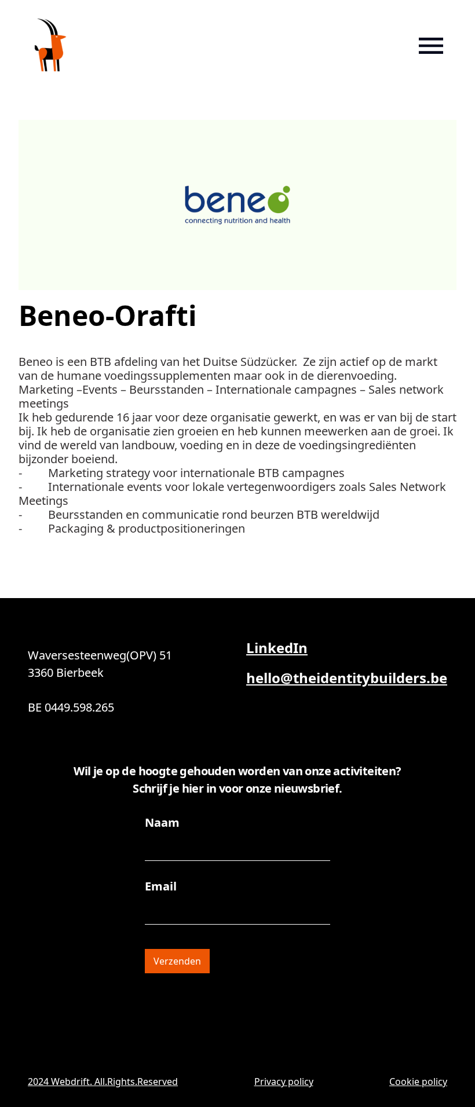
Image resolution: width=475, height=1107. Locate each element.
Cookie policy (418, 1081)
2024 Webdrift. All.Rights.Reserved (103, 1081)
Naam (162, 823)
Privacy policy (283, 1081)
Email (161, 886)
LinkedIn (277, 647)
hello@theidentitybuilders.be (346, 677)
